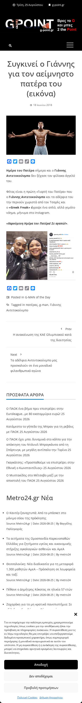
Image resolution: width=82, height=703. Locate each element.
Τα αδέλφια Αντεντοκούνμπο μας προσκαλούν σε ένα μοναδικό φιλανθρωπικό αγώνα (34, 363)
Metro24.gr (23, 523)
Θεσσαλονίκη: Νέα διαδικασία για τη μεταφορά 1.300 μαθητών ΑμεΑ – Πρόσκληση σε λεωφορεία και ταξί (40, 569)
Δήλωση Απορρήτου (51, 697)
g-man (43, 305)
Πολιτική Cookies (27, 697)
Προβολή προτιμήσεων (41, 688)
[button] (76, 614)
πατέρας (32, 305)
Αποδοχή (41, 664)
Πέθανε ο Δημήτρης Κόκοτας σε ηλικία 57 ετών (39, 589)
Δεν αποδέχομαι (41, 676)
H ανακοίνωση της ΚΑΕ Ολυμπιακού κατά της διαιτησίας (42, 334)
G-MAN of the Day (37, 297)
